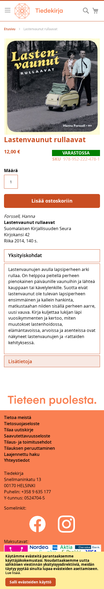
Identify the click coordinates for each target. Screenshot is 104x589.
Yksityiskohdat (25, 255)
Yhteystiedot (17, 460)
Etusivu (9, 29)
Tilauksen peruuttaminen (29, 448)
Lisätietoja (20, 361)
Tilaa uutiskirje (18, 430)
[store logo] (39, 10)
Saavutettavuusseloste (27, 436)
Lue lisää (12, 572)
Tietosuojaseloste (21, 424)
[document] (52, 570)
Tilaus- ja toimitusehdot (27, 442)
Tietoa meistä (17, 417)
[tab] (52, 255)
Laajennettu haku (21, 454)
